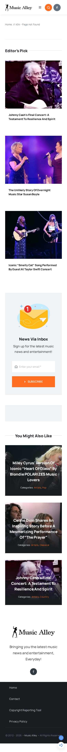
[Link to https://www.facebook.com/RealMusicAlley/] (57, 7)
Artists (37, 487)
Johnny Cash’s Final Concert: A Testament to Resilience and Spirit (33, 583)
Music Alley (30, 735)
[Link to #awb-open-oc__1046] (48, 7)
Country (44, 596)
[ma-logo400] (18, 5)
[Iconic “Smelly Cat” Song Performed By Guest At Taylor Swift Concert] (33, 214)
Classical (44, 545)
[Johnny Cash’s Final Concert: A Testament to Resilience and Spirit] (33, 63)
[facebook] (33, 671)
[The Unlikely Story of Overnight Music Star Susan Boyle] (33, 138)
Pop (44, 487)
